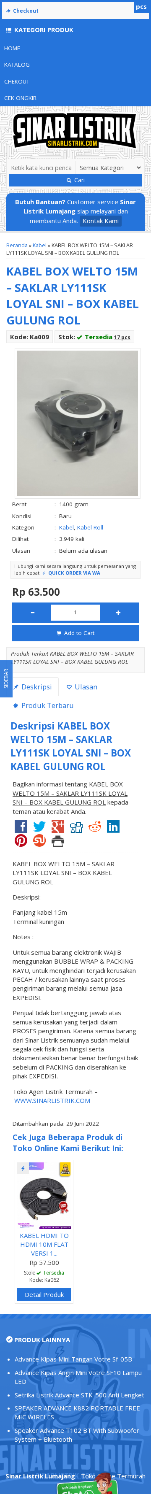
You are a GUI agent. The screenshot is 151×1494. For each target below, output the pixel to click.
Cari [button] (79, 180)
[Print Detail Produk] (57, 843)
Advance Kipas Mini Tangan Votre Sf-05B (73, 1359)
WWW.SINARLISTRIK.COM (52, 1100)
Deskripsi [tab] (36, 687)
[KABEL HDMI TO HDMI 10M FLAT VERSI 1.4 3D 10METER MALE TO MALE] (44, 1195)
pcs (141, 6)
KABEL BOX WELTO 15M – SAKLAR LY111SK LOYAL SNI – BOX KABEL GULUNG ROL (72, 295)
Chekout (16, 81)
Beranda (17, 245)
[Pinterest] (21, 843)
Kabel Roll (90, 527)
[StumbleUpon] (39, 843)
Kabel (40, 245)
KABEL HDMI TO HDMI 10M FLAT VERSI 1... (44, 1244)
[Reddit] (94, 829)
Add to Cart (78, 633)
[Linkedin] (113, 829)
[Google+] (57, 829)
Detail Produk (44, 1294)
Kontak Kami (101, 220)
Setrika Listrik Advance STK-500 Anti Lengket (79, 1395)
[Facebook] (21, 829)
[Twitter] (39, 829)
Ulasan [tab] (85, 687)
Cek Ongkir (20, 98)
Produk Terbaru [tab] (47, 705)
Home (12, 48)
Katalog (17, 64)
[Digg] (76, 829)
